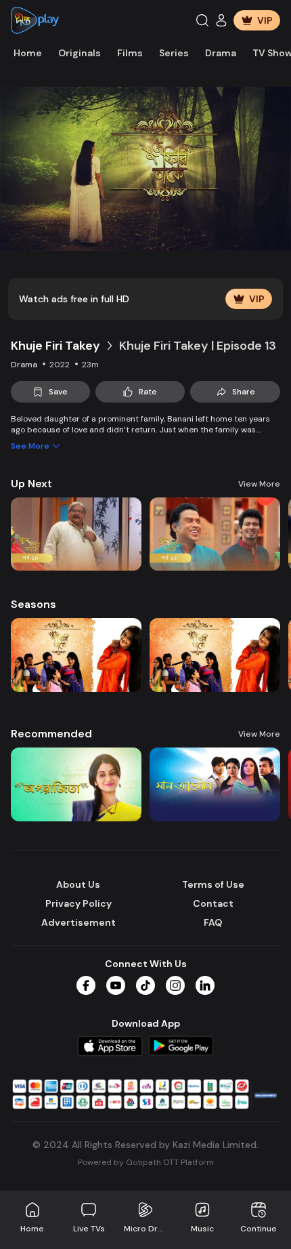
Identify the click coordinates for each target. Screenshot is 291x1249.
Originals (79, 53)
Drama (220, 53)
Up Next (31, 483)
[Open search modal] (202, 20)
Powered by (146, 1162)
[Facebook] (85, 985)
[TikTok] (145, 985)
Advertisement (78, 922)
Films (130, 53)
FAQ (213, 922)
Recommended (51, 733)
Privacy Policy (78, 903)
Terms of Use (213, 884)
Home (28, 53)
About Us (78, 884)
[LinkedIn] (205, 985)
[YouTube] (115, 985)
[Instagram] (175, 985)
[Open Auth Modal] (221, 20)
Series (174, 53)
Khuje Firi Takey (55, 345)
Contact (213, 903)
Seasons (33, 604)
